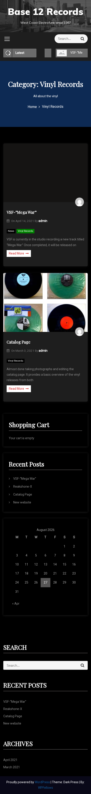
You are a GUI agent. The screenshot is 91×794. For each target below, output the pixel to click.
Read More (16, 253)
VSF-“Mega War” (76, 52)
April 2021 (10, 760)
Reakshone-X (22, 486)
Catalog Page (18, 342)
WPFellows (45, 787)
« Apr (15, 603)
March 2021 (11, 767)
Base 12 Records (45, 11)
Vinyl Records (25, 231)
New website (22, 502)
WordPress (43, 782)
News (11, 231)
